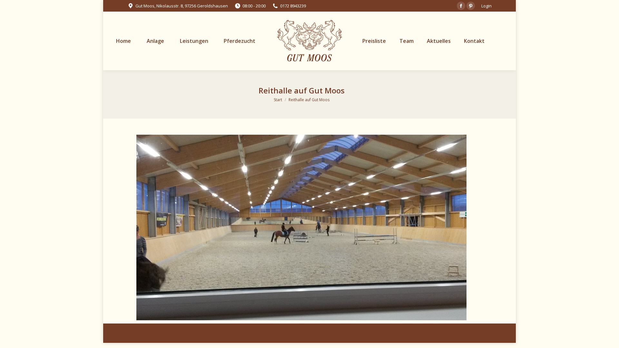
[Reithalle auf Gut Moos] (301, 227)
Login (486, 6)
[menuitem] (123, 41)
